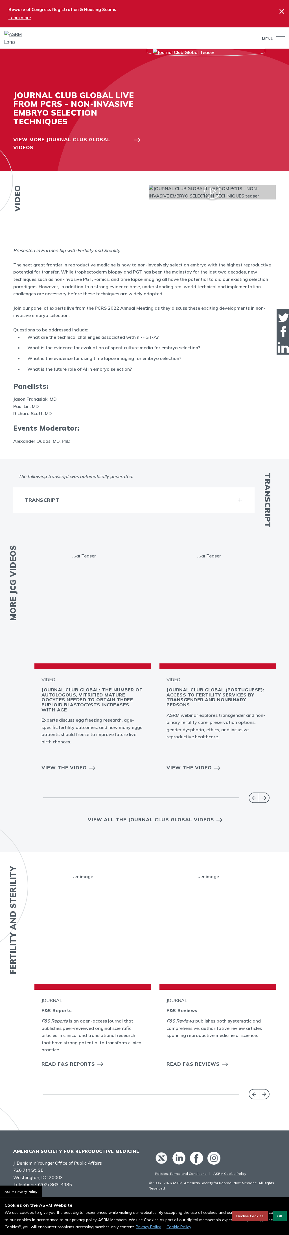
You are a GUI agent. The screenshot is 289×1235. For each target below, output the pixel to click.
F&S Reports (56, 1010)
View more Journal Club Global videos (61, 143)
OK (279, 1216)
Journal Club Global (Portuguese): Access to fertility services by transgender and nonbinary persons (215, 697)
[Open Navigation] (279, 39)
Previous (254, 798)
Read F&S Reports (68, 1064)
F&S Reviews (182, 1010)
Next (264, 798)
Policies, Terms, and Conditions (181, 1173)
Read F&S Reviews (193, 1064)
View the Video (64, 767)
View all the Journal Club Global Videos (151, 819)
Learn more (19, 17)
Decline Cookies (250, 1216)
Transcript (42, 500)
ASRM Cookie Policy (229, 1173)
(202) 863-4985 (55, 1184)
